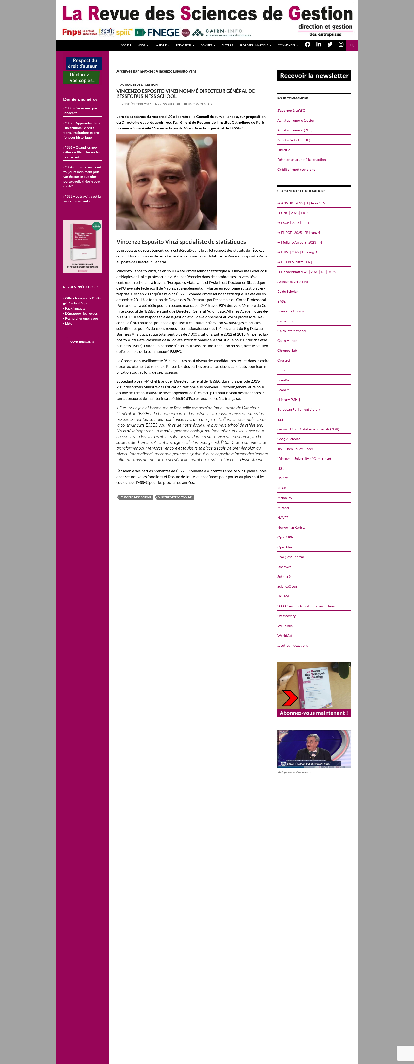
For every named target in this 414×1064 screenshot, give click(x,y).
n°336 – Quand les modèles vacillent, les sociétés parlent (81, 152)
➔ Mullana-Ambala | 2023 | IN (299, 242)
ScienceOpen (287, 586)
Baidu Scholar (287, 291)
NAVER (283, 517)
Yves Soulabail (169, 104)
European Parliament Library (299, 409)
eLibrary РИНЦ (288, 400)
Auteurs (227, 45)
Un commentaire (201, 104)
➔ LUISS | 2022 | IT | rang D (297, 252)
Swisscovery (286, 616)
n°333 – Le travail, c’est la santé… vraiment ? (82, 198)
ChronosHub (287, 350)
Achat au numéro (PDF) (294, 130)
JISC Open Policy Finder (295, 449)
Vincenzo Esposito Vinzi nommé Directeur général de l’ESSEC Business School (185, 93)
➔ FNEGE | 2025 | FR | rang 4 (298, 232)
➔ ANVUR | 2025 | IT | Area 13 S (301, 203)
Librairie (283, 150)
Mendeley (284, 498)
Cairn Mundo (287, 341)
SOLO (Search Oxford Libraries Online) (306, 606)
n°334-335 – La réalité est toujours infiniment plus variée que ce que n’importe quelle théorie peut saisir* (82, 176)
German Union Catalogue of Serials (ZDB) (308, 429)
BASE (281, 301)
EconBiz (283, 380)
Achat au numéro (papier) (296, 120)
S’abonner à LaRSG (291, 110)
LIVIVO (282, 478)
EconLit (283, 390)
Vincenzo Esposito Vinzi (175, 497)
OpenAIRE (285, 537)
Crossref (283, 360)
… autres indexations (292, 645)
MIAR (281, 488)
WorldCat (284, 635)
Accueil (126, 45)
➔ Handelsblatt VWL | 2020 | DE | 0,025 (306, 272)
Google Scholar (288, 439)
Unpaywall (285, 567)
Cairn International (291, 331)
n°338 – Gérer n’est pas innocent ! (80, 110)
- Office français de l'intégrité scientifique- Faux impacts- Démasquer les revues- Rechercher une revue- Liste (82, 310)
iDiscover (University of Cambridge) (304, 458)
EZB (280, 419)
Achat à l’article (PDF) (293, 140)
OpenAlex (284, 547)
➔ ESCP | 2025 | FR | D (294, 223)
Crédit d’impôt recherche (296, 169)
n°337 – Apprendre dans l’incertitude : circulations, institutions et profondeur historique (81, 130)
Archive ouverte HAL (293, 282)
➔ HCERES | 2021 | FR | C (296, 262)
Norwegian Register (292, 527)
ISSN (280, 468)
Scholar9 (284, 576)
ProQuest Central (290, 557)
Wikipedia (285, 626)
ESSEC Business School (136, 497)
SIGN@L (283, 596)
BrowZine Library (290, 311)
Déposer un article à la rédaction (301, 160)
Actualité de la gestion (139, 84)
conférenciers (82, 341)
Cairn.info (285, 321)
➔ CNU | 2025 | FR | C (293, 213)
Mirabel (283, 508)
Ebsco (281, 370)
